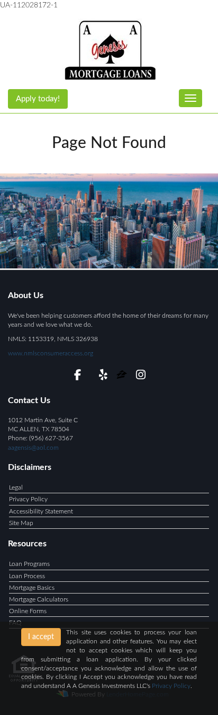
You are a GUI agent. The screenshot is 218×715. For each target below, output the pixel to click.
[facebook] (77, 376)
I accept (41, 637)
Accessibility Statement (41, 511)
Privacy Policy (28, 499)
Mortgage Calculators (38, 599)
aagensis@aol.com (33, 447)
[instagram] (140, 376)
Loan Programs (29, 564)
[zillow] (122, 376)
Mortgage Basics (31, 588)
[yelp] (103, 376)
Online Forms (28, 611)
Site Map (21, 523)
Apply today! (38, 99)
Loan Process (27, 576)
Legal (16, 487)
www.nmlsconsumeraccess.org (50, 353)
